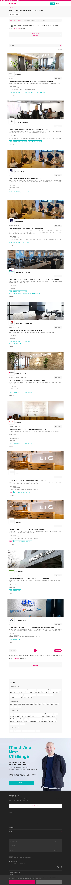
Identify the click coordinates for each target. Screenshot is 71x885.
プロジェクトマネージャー (55, 689)
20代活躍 (51, 713)
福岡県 (15, 706)
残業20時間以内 (13, 718)
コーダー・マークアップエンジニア (16, 694)
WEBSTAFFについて (13, 836)
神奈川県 (31, 704)
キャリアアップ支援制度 (14, 723)
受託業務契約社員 (32, 730)
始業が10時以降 (42, 716)
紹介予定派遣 (24, 730)
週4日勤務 (26, 718)
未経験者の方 (11, 827)
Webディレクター (22, 692)
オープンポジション (49, 694)
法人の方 (10, 831)
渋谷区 (19, 706)
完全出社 (24, 713)
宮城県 (15, 704)
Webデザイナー (20, 689)
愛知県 (40, 704)
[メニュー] (61, 3)
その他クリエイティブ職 (28, 697)
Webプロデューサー (13, 692)
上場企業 (54, 718)
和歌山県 (56, 704)
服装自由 (25, 721)
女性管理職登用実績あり (33, 721)
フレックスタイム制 (34, 716)
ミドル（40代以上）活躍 (14, 716)
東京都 (27, 704)
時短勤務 (48, 716)
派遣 (20, 730)
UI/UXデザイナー (13, 689)
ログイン (58, 3)
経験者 (11, 713)
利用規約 (11, 874)
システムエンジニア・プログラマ (30, 694)
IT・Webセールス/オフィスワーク (16, 697)
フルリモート (41, 713)
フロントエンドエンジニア (53, 692)
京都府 (44, 704)
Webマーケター (37, 692)
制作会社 (44, 718)
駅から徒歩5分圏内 (19, 721)
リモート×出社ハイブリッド (32, 713)
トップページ (12, 20)
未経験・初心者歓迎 (17, 713)
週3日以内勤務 (19, 718)
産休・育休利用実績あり (43, 721)
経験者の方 (12, 812)
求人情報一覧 (19, 20)
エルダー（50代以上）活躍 (25, 716)
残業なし (53, 716)
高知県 (11, 706)
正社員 (11, 730)
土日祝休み (31, 718)
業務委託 (38, 730)
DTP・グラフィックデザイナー (30, 689)
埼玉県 (23, 704)
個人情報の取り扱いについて (15, 872)
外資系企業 (12, 721)
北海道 (11, 704)
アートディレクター (30, 692)
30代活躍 (56, 713)
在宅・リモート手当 (52, 721)
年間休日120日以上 (38, 718)
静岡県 (36, 704)
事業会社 (49, 718)
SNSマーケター (44, 692)
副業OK (46, 713)
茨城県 (19, 704)
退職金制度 (22, 723)
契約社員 (15, 730)
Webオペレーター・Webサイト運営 (43, 689)
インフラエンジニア (40, 694)
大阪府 (48, 704)
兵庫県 (52, 704)
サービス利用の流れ (16, 28)
